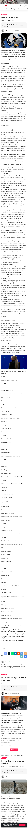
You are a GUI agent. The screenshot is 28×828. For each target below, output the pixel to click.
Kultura (4, 14)
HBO (7, 648)
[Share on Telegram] (16, 24)
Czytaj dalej (14, 749)
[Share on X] (7, 24)
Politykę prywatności (8, 825)
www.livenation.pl (11, 735)
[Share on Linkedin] (12, 24)
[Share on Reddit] (14, 24)
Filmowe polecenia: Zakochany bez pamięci (13, 634)
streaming (15, 648)
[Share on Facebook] (5, 24)
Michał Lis (7, 30)
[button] (22, 825)
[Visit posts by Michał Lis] (2, 30)
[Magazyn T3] (5, 5)
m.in (23, 727)
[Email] (5, 26)
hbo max (10, 648)
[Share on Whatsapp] (9, 24)
